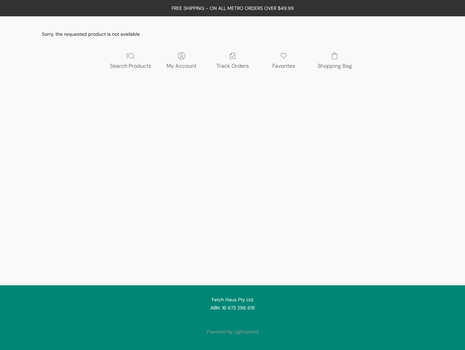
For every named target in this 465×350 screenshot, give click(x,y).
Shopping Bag (335, 65)
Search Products (130, 65)
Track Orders (233, 65)
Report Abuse (232, 320)
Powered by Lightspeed (233, 332)
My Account (181, 65)
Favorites (283, 65)
